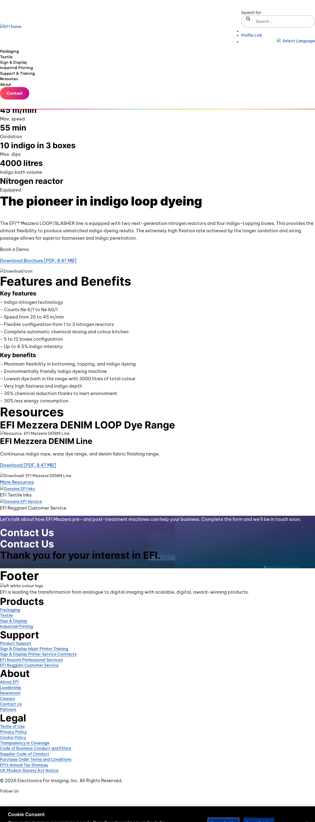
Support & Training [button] (18, 73)
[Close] (307, 804)
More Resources (17, 482)
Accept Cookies (258, 805)
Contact (14, 93)
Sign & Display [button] (14, 62)
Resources (9, 78)
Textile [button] (7, 57)
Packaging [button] (10, 51)
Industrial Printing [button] (17, 67)
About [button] (6, 84)
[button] (278, 41)
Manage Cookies (223, 805)
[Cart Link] (278, 30)
